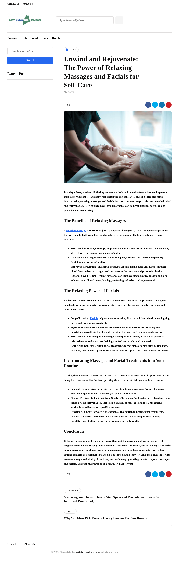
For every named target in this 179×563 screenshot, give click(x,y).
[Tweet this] (155, 105)
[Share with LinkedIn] (162, 105)
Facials (94, 318)
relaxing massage (76, 230)
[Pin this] (169, 105)
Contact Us (13, 3)
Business (12, 38)
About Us (28, 3)
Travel (34, 38)
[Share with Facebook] (148, 105)
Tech (24, 38)
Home (44, 38)
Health (56, 38)
